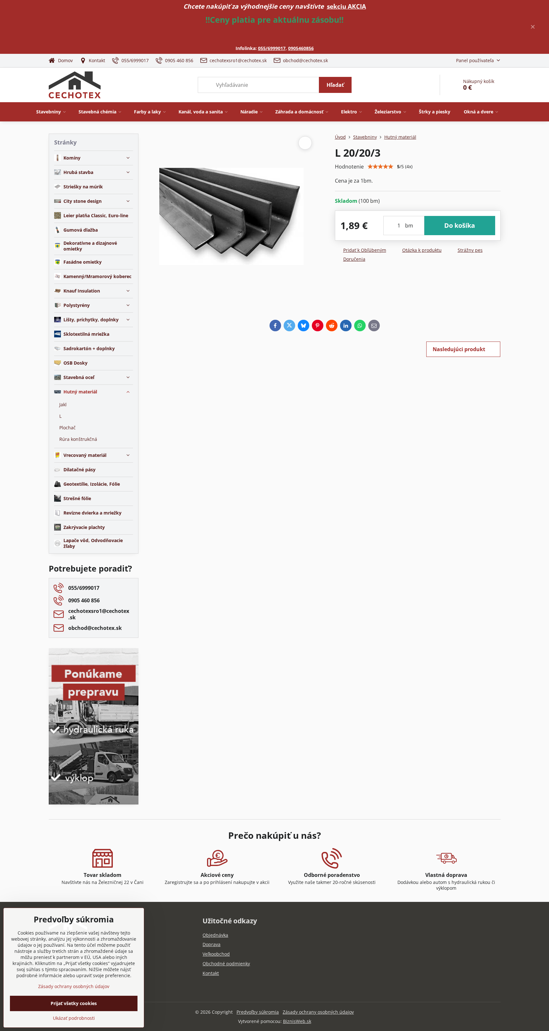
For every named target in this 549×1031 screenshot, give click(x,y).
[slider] (380, 166)
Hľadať (335, 84)
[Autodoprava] (93, 758)
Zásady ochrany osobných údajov (318, 1012)
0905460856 (301, 48)
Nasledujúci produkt (459, 349)
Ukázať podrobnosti (74, 1018)
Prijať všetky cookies (74, 1003)
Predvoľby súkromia (258, 1012)
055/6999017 (272, 48)
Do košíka (459, 225)
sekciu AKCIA (346, 6)
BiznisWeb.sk (297, 1021)
